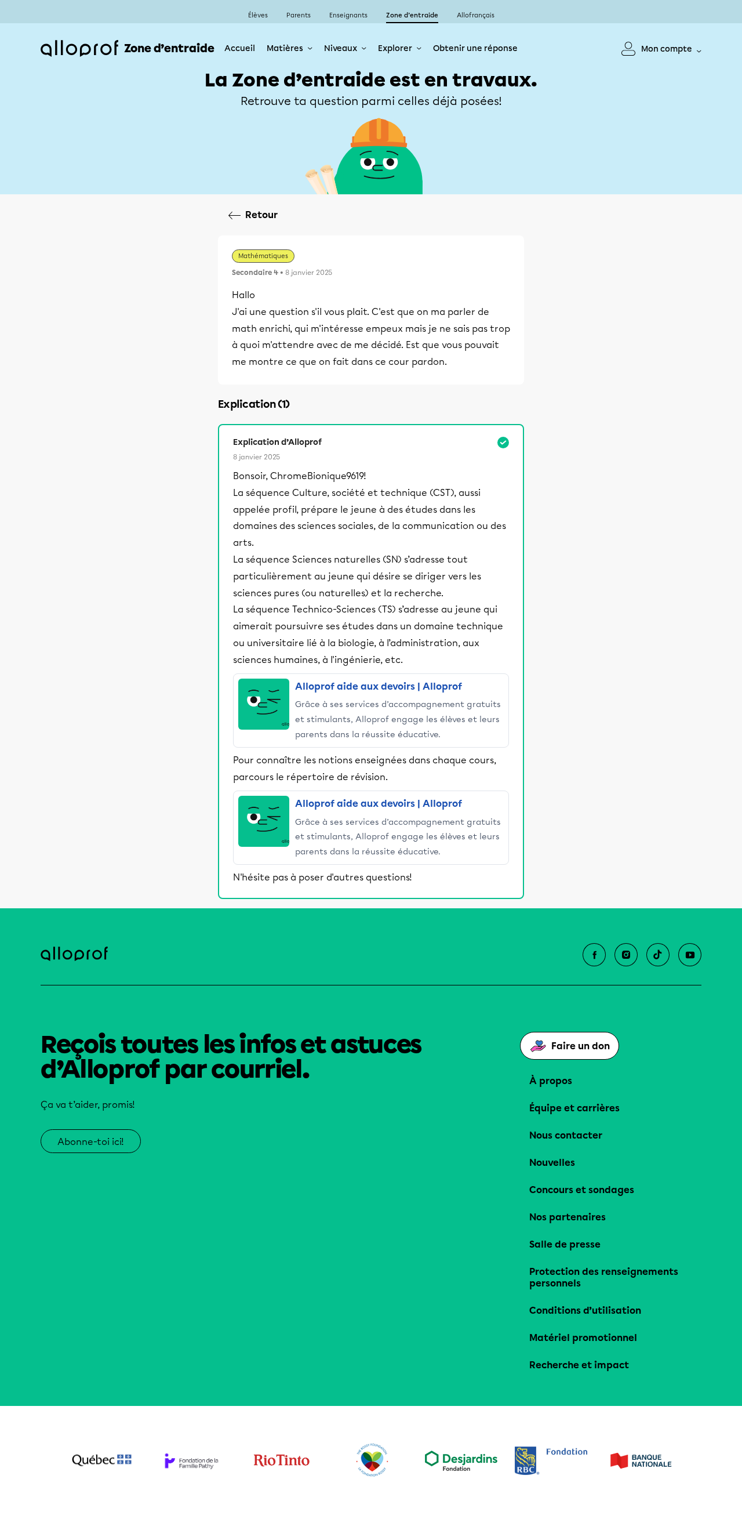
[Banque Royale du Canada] (551, 1461)
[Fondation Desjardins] (461, 1460)
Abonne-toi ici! (90, 1141)
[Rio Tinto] (281, 1460)
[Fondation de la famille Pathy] (191, 1461)
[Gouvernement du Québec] (102, 1460)
